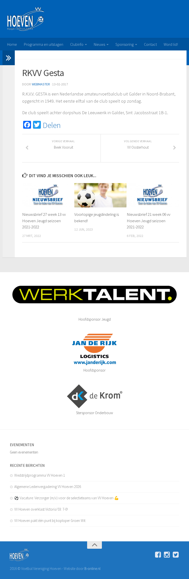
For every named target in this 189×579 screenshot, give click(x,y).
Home (12, 44)
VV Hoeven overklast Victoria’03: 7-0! (41, 509)
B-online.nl (92, 568)
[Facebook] (158, 554)
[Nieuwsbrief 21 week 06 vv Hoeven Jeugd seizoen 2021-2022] (153, 195)
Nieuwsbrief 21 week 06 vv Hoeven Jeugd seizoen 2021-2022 (148, 221)
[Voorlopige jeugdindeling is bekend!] (100, 195)
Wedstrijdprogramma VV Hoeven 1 (39, 475)
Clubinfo (76, 44)
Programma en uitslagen (43, 44)
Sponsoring (124, 44)
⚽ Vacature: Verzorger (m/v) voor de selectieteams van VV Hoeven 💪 (66, 498)
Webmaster (41, 84)
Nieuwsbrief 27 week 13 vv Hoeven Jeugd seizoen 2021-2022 (44, 221)
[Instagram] (166, 554)
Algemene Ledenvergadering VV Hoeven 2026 (47, 486)
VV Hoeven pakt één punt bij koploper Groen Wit (49, 520)
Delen (52, 125)
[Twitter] (175, 554)
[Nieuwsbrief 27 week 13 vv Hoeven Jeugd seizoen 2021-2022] (48, 195)
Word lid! (171, 44)
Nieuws (99, 44)
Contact (150, 44)
